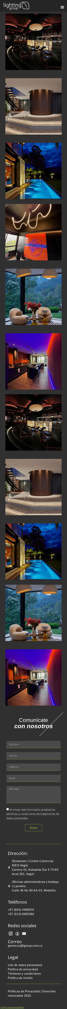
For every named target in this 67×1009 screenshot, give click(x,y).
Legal (13, 957)
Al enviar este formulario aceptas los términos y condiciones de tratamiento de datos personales (32, 814)
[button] (62, 7)
